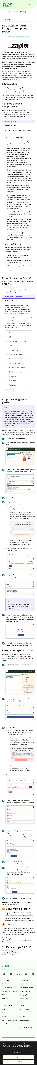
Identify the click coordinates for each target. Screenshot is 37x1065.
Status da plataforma (25, 1020)
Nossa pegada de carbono (9, 991)
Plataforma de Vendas (26, 991)
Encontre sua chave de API (22, 518)
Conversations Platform (26, 987)
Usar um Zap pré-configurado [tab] (13, 297)
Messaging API (24, 995)
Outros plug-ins (13, 12)
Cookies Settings (18, 1052)
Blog (3, 1009)
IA (10, 332)
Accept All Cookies (18, 1061)
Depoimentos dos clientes (9, 1020)
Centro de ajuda (24, 1009)
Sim (7, 952)
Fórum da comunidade (8, 1023)
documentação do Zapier (12, 99)
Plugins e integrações (26, 1027)
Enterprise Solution (25, 998)
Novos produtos (24, 1023)
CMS (10, 337)
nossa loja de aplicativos (19, 58)
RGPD (3, 995)
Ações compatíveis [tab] (10, 125)
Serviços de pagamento (17, 372)
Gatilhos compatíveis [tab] (10, 121)
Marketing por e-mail (16, 354)
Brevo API (22, 1016)
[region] (18, 1053)
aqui (23, 934)
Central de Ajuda (14, 363)
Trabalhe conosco (7, 984)
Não (14, 952)
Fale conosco (23, 1013)
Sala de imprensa (7, 987)
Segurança (5, 998)
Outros (11, 389)
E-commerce (13, 350)
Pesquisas (12, 385)
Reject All (18, 1057)
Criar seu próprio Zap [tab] (10, 300)
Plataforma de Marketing (26, 984)
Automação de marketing (17, 367)
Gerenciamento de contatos (18, 341)
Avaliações (13, 381)
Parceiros (4, 1016)
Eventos (4, 1013)
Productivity (13, 376)
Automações (24, 12)
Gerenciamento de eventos (18, 359)
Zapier (9, 439)
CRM (10, 346)
